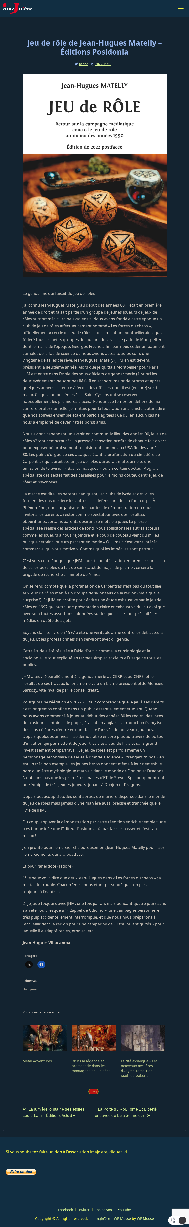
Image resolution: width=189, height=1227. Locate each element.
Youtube (124, 1209)
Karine (83, 64)
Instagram (103, 1209)
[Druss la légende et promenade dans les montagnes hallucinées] (94, 1038)
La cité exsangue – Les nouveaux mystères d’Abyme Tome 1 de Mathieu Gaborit (139, 1068)
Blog (94, 1091)
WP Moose (122, 1218)
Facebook (65, 1209)
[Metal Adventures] (45, 1038)
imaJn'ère (102, 1218)
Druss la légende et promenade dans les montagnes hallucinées (91, 1066)
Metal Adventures (37, 1061)
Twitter (84, 1209)
